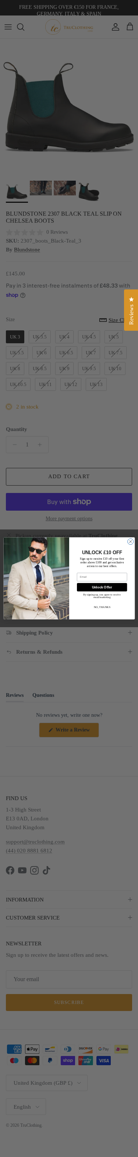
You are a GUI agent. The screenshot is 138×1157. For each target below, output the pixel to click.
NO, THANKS (101, 607)
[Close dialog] (130, 542)
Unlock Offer (102, 587)
